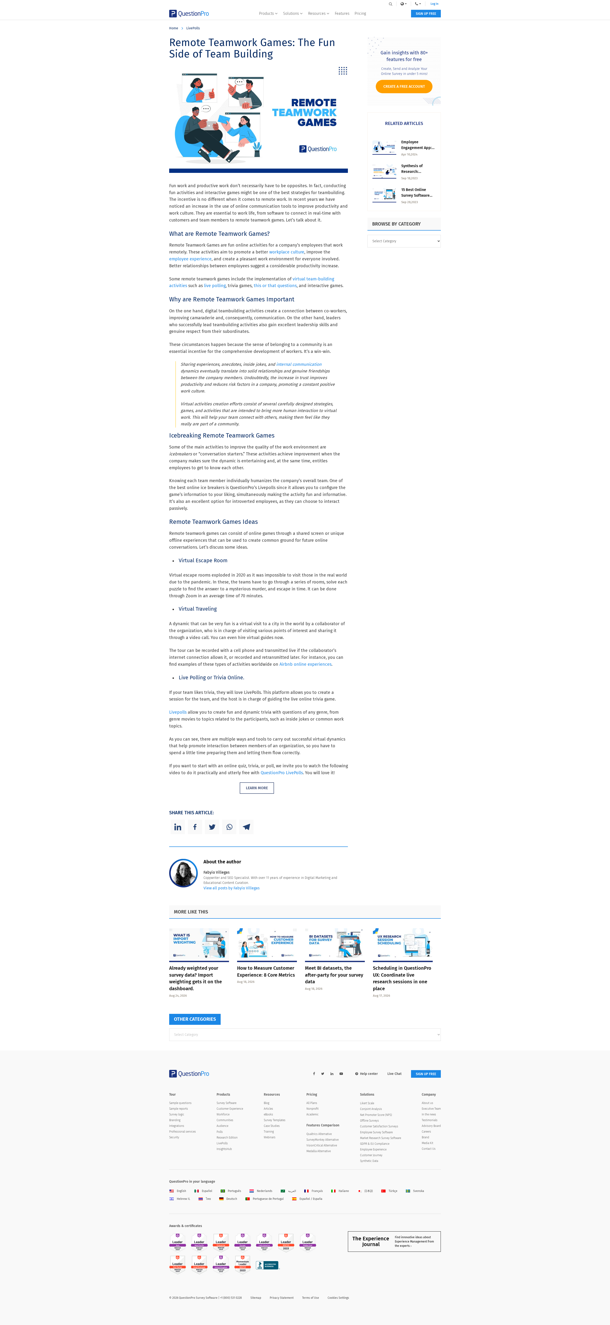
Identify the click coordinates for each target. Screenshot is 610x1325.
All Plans (311, 1103)
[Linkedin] (178, 827)
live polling (215, 285)
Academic (312, 1114)
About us (427, 1103)
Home (173, 28)
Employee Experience (373, 1149)
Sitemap (255, 1297)
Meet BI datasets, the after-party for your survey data (334, 975)
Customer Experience (230, 1108)
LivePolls (193, 28)
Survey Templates (274, 1120)
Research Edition (227, 1137)
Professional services (182, 1131)
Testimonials (429, 1120)
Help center (369, 1074)
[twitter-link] (322, 1074)
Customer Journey (371, 1155)
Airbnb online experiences (305, 664)
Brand (425, 1137)
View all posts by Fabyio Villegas (231, 888)
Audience (222, 1126)
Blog (266, 1103)
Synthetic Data (369, 1161)
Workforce (223, 1114)
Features (342, 13)
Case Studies (272, 1126)
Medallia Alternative (318, 1151)
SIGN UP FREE (426, 14)
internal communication (298, 364)
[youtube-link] (341, 1074)
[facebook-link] (314, 1074)
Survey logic (176, 1114)
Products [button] (266, 13)
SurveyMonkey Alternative (322, 1139)
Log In (434, 3)
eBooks (268, 1114)
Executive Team (431, 1108)
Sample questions (180, 1103)
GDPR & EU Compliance (374, 1143)
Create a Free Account (404, 86)
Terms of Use (310, 1297)
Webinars (269, 1137)
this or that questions (275, 285)
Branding (174, 1120)
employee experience (190, 259)
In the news (429, 1114)
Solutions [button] (291, 13)
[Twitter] (212, 827)
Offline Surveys (369, 1120)
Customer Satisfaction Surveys (379, 1126)
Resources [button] (316, 13)
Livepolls (178, 712)
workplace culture (286, 252)
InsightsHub (224, 1149)
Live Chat (394, 1074)
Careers (426, 1131)
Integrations (176, 1126)
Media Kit (427, 1143)
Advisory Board (431, 1126)
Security (174, 1137)
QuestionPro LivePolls (282, 772)
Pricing (360, 13)
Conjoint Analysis (371, 1109)
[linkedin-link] (331, 1074)
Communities (225, 1120)
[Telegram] (246, 827)
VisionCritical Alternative (321, 1145)
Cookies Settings (338, 1297)
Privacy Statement (282, 1297)
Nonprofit (312, 1108)
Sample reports (178, 1108)
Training (269, 1131)
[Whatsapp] (229, 827)
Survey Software (226, 1103)
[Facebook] (195, 827)
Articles (268, 1108)
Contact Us (429, 1148)
